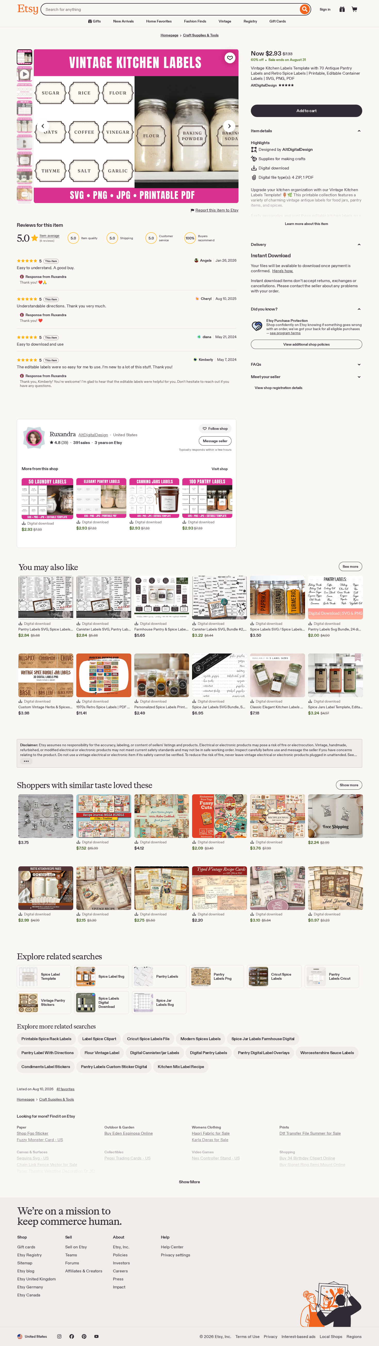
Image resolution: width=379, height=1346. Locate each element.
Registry (250, 21)
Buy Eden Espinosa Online (128, 1133)
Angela (205, 260)
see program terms (285, 333)
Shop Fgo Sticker (32, 1133)
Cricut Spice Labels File (150, 1040)
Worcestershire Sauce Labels (329, 1054)
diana (207, 337)
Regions (354, 1336)
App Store (34, 1312)
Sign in (325, 9)
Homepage (169, 35)
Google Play (73, 1312)
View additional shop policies (306, 344)
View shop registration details (278, 388)
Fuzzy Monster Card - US (40, 1139)
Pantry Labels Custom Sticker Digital (116, 1068)
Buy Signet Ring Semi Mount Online (312, 1164)
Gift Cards (277, 21)
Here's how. (282, 270)
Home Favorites (159, 21)
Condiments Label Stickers (48, 1068)
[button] (215, 441)
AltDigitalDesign (264, 85)
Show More (189, 1181)
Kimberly (206, 359)
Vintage (225, 21)
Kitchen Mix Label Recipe (183, 1068)
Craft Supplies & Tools (201, 35)
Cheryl (206, 299)
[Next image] (229, 126)
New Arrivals (123, 21)
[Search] (305, 9)
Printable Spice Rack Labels (48, 1040)
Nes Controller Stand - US (216, 1158)
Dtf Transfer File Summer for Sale (310, 1133)
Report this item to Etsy (216, 210)
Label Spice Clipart (101, 1040)
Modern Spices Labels (202, 1040)
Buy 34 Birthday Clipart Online (307, 1158)
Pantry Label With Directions (49, 1054)
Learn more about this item (306, 224)
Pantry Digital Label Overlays (266, 1054)
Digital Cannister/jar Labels (157, 1054)
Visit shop (220, 469)
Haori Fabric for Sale (211, 1133)
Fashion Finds (195, 21)
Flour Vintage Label (104, 1054)
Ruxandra (62, 434)
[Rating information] (52, 443)
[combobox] (169, 9)
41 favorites (65, 1089)
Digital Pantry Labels (211, 1054)
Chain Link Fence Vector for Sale (47, 1164)
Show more (349, 785)
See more (350, 566)
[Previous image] (43, 126)
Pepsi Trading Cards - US (127, 1158)
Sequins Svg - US (33, 1158)
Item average (49, 236)
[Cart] (354, 9)
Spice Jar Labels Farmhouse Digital (265, 1040)
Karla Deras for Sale (210, 1139)
